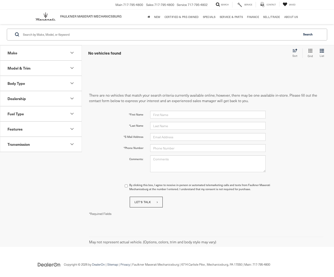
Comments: (136, 159)
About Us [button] (291, 17)
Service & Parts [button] (231, 17)
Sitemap (112, 264)
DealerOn (98, 264)
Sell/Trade (271, 17)
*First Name (136, 114)
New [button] (157, 17)
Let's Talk (143, 202)
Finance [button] (253, 17)
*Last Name (136, 125)
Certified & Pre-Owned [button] (182, 17)
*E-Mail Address (133, 137)
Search (308, 34)
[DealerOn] (49, 264)
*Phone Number (133, 148)
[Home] (148, 17)
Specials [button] (209, 17)
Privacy (125, 264)
